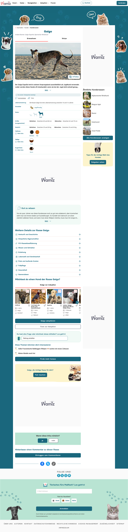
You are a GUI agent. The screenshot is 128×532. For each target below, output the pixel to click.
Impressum (64, 528)
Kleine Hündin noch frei (26, 353)
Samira (49, 305)
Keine (74, 500)
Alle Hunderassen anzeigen (98, 138)
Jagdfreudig (38, 107)
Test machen (40, 375)
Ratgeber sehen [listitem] (97, 162)
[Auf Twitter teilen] (48, 464)
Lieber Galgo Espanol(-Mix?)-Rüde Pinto (68, 306)
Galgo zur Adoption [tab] (48, 285)
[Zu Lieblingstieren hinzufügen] (27, 291)
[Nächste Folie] (77, 302)
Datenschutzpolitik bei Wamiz (70, 514)
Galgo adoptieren (48, 321)
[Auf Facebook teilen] (42, 464)
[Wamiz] (6, 3)
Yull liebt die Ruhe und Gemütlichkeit (35, 306)
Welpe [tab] (64, 38)
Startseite (20, 27)
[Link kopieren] (54, 464)
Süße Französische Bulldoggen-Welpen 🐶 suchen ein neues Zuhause (43, 349)
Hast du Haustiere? (64, 497)
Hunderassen (34, 27)
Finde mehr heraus (48, 359)
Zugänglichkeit (107, 524)
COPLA (17, 305)
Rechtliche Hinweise (67, 524)
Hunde (26, 27)
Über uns (8, 524)
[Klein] (31, 116)
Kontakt (28, 524)
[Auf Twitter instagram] (65, 475)
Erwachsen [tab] (31, 38)
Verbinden (122, 3)
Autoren (18, 524)
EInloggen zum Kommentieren (48, 455)
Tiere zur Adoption (48, 327)
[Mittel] (35, 115)
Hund (57, 500)
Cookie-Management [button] (88, 524)
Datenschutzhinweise (44, 524)
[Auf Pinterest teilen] (69, 475)
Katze (67, 500)
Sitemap (120, 524)
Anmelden (64, 509)
